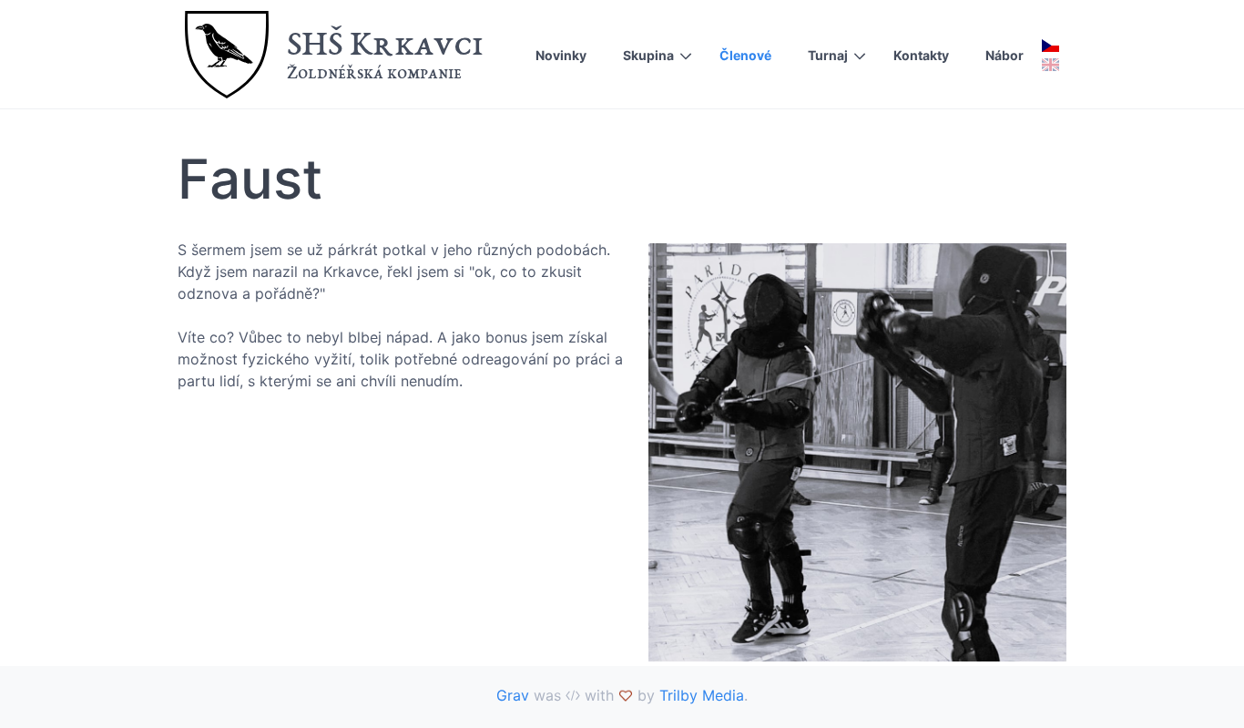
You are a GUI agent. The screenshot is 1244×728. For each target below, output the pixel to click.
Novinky (560, 55)
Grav (512, 695)
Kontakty (921, 55)
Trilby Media (701, 695)
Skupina (648, 55)
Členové (745, 55)
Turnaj (828, 55)
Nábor (1004, 55)
